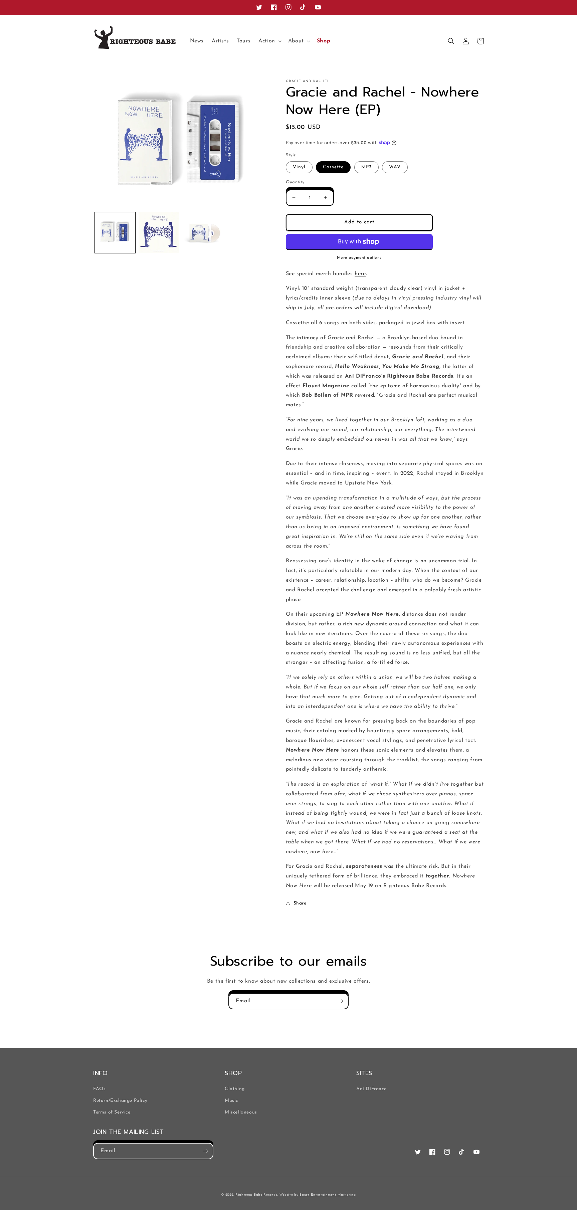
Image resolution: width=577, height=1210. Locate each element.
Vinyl (299, 167)
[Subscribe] (340, 1001)
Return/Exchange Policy (120, 1100)
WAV (395, 167)
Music (231, 1100)
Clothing (235, 1088)
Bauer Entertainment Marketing (328, 1195)
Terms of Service (112, 1112)
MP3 (366, 167)
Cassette (333, 167)
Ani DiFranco (371, 1088)
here (360, 273)
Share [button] (300, 903)
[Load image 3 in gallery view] (202, 232)
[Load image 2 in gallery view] (159, 232)
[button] (269, 41)
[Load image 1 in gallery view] (115, 232)
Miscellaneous (241, 1112)
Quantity (295, 182)
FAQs (99, 1088)
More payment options (359, 258)
